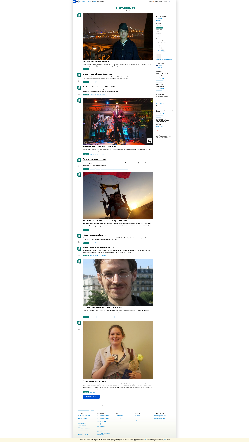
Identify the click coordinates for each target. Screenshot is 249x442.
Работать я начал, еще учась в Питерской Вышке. (105, 220)
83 (121, 406)
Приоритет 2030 (159, 40)
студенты (92, 154)
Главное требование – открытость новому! (102, 307)
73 (101, 406)
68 (90, 406)
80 (115, 406)
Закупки (79, 426)
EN (166, 1)
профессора (99, 316)
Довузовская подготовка (101, 421)
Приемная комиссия (160, 105)
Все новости (158, 25)
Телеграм (160, 67)
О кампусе (80, 413)
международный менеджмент (107, 242)
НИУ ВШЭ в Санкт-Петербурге (83, 409)
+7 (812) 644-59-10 (160, 78)
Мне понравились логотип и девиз (99, 247)
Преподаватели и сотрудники (83, 421)
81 (117, 406)
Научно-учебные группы (120, 418)
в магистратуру (159, 20)
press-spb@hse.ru (159, 102)
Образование (159, 29)
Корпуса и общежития (82, 425)
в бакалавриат (159, 18)
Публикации (137, 417)
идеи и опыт (92, 230)
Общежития (158, 116)
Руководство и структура (82, 418)
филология (112, 316)
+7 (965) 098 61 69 (160, 103)
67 (88, 406)
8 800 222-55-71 (159, 126)
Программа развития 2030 (161, 42)
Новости (92, 409)
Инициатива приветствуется (96, 61)
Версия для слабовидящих (83, 432)
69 (92, 406)
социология (104, 255)
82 (119, 406)
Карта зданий (159, 82)
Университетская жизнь (161, 38)
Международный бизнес (94, 234)
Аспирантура (99, 431)
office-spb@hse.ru (159, 79)
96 (126, 406)
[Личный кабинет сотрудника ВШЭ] (172, 1)
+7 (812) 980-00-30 (160, 88)
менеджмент (105, 81)
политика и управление (101, 94)
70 (95, 406)
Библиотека (137, 415)
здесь (146, 439)
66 (86, 406)
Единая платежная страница (83, 434)
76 (107, 406)
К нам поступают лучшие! (95, 380)
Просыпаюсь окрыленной (94, 159)
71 (97, 406)
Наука (157, 31)
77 (109, 406)
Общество (158, 35)
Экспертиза (158, 33)
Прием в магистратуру (101, 426)
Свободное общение (160, 36)
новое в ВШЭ (93, 316)
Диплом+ (98, 428)
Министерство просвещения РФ (160, 418)
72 (99, 406)
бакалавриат (98, 81)
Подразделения (81, 420)
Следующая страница (90, 397)
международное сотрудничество (121, 168)
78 (111, 406)
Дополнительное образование (103, 429)
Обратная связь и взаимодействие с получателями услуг (103, 434)
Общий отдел (159, 71)
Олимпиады (99, 423)
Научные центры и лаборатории (122, 417)
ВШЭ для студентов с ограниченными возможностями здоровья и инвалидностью (85, 430)
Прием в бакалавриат (101, 424)
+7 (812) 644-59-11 (160, 77)
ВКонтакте (160, 65)
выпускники (92, 81)
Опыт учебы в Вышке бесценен (97, 73)
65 (84, 406)
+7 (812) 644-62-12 (160, 113)
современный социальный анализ (96, 69)
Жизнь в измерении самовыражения (100, 86)
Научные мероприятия (120, 415)
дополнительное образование (107, 168)
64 (82, 406)
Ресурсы (137, 413)
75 (105, 406)
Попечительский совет (82, 423)
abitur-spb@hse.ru (159, 114)
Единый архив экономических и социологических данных (141, 419)
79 (113, 406)
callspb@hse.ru (159, 89)
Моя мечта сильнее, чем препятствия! (100, 146)
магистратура (93, 94)
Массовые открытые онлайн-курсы (161, 420)
